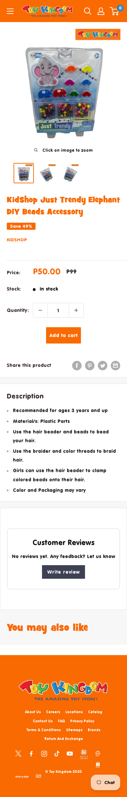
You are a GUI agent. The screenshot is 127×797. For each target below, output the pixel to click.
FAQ (61, 721)
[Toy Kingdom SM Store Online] (84, 754)
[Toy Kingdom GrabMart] (39, 775)
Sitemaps (74, 730)
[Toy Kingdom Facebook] (31, 753)
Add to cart (63, 335)
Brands (94, 730)
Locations (74, 712)
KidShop (17, 239)
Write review (63, 572)
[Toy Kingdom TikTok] (57, 753)
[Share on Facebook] (77, 365)
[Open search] (87, 11)
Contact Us (43, 721)
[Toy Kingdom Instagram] (44, 753)
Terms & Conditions (43, 730)
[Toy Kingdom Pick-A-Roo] (22, 775)
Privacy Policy (82, 721)
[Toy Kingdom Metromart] (98, 753)
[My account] (101, 11)
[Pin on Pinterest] (89, 365)
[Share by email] (115, 365)
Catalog (95, 712)
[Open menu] (10, 11)
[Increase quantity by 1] (76, 310)
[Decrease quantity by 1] (40, 310)
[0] (114, 11)
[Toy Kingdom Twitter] (18, 753)
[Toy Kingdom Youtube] (70, 753)
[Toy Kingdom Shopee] (98, 764)
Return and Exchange (63, 739)
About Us (33, 712)
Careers (53, 712)
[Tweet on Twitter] (102, 365)
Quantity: (18, 310)
